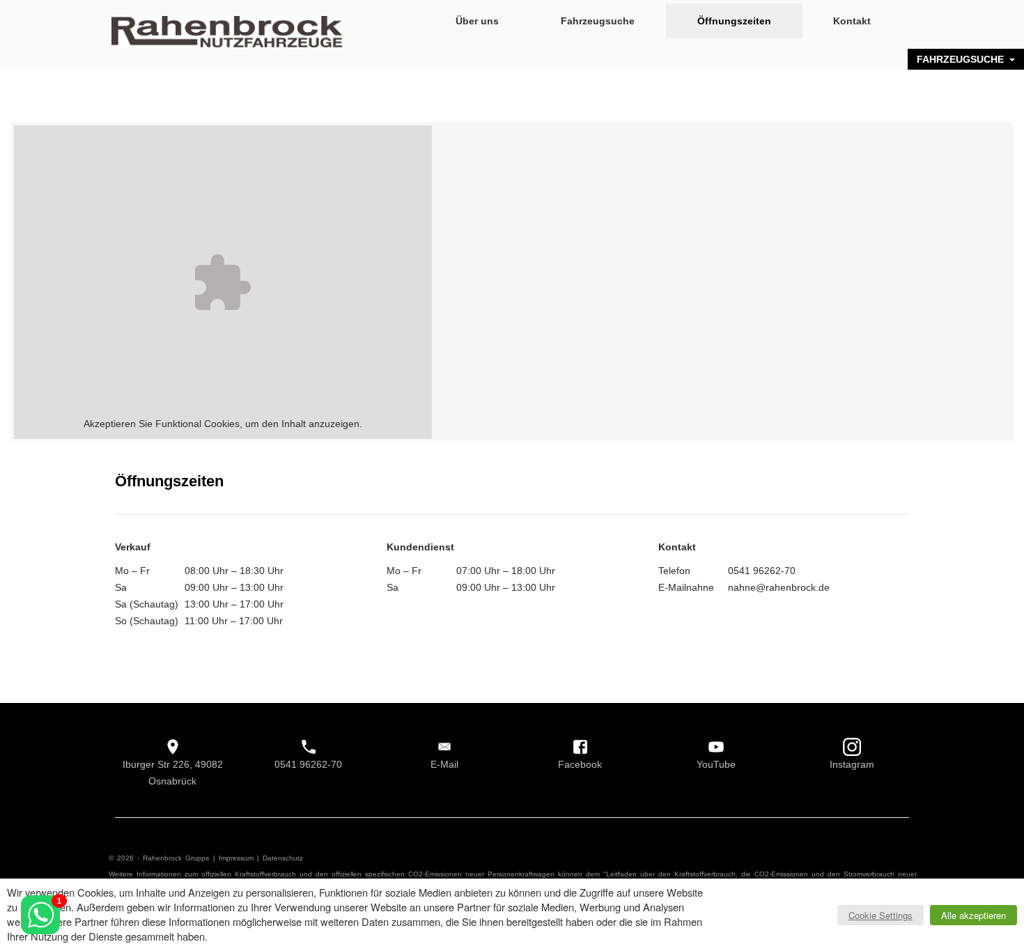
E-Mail (444, 764)
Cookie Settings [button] (880, 915)
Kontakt (852, 20)
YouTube (716, 764)
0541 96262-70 (308, 764)
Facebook (580, 764)
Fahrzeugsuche (598, 20)
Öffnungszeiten (734, 20)
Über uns (477, 20)
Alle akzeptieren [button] (973, 915)
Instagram (852, 764)
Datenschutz (283, 858)
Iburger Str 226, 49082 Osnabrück (173, 773)
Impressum (236, 858)
